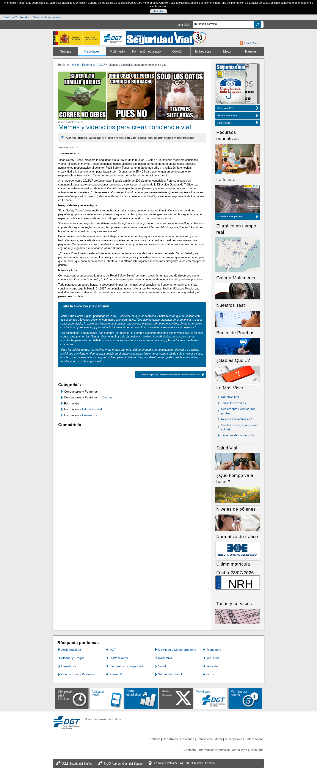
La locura (237, 200)
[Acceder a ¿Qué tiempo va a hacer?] (237, 495)
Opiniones (187, 739)
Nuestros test (230, 397)
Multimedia (117, 51)
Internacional (255, 739)
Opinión (177, 51)
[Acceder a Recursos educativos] (237, 158)
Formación (117, 674)
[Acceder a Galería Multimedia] (237, 291)
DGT (113, 649)
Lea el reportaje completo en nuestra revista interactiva (170, 374)
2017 (102, 64)
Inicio (75, 64)
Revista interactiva (227, 115)
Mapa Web (239, 749)
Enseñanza (89, 415)
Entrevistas (203, 51)
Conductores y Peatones (78, 674)
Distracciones (119, 658)
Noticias (65, 51)
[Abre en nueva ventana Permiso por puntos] (245, 698)
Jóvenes (107, 397)
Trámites (251, 51)
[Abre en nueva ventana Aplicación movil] (106, 698)
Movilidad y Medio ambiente (177, 649)
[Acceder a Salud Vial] (237, 461)
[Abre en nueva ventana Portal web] (211, 698)
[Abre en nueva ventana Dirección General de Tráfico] (113, 38)
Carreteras (68, 666)
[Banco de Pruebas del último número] (237, 346)
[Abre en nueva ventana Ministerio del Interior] (76, 38)
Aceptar (158, 11)
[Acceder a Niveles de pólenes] (237, 522)
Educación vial (92, 409)
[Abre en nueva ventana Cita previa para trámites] (72, 698)
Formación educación (147, 51)
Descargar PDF (225, 108)
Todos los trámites (233, 403)
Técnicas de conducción (237, 435)
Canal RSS (250, 43)
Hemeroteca (223, 122)
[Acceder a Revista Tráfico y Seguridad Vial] (166, 38)
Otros (210, 674)
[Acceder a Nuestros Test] (237, 318)
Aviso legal (257, 749)
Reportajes (92, 51)
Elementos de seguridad (126, 666)
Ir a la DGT (183, 24)
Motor (227, 51)
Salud (162, 666)
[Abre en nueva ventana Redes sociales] (176, 698)
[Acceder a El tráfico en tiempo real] (237, 254)
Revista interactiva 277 (236, 419)
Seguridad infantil (170, 674)
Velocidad (213, 666)
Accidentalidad (71, 649)
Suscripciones (234, 739)
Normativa (165, 658)
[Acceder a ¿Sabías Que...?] (237, 373)
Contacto (190, 749)
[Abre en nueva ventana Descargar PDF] (230, 84)
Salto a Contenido (16, 17)
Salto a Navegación (46, 17)
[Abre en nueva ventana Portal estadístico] (141, 698)
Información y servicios (214, 749)
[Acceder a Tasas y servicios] (237, 616)
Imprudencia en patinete (229, 216)
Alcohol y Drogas (72, 658)
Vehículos (213, 658)
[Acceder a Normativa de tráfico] (237, 550)
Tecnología (213, 649)
